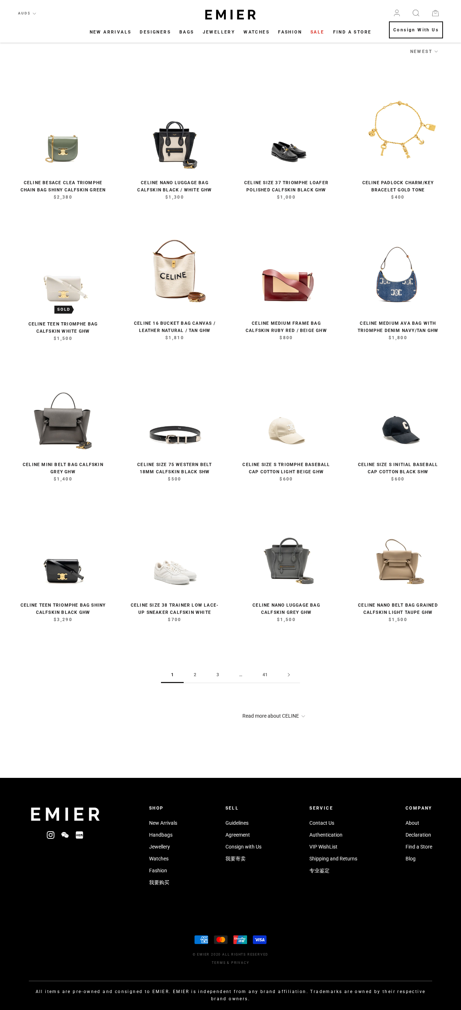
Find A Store (352, 32)
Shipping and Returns (333, 858)
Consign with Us (243, 847)
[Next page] (289, 675)
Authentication (326, 835)
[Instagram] (50, 834)
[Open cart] (435, 13)
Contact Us (321, 823)
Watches (256, 32)
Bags (186, 32)
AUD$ (24, 13)
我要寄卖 (235, 858)
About (412, 823)
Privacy (240, 963)
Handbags (161, 835)
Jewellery (219, 32)
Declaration (418, 835)
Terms (218, 963)
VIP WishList (323, 847)
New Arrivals (110, 32)
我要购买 (159, 882)
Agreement (237, 835)
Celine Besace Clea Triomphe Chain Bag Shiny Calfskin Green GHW (63, 190)
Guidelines (237, 823)
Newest (421, 51)
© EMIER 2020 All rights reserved (231, 954)
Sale (317, 32)
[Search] (416, 13)
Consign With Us (416, 30)
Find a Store (419, 847)
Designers (155, 32)
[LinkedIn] (79, 834)
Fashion (290, 32)
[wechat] (65, 834)
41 (265, 674)
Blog (411, 858)
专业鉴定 (319, 870)
